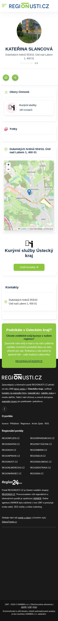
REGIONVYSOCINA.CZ (41, 444)
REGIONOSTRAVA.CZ (40, 468)
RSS (47, 423)
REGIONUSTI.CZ (10, 462)
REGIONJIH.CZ (9, 450)
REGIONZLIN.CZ (38, 456)
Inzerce (5, 423)
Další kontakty (28, 267)
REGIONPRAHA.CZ (11, 456)
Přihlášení (14, 423)
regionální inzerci (9, 401)
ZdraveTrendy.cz (9, 522)
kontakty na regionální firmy (14, 393)
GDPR (23, 607)
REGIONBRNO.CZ (38, 450)
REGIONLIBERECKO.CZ (13, 468)
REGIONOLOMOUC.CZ (41, 462)
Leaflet (23, 228)
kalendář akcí (34, 393)
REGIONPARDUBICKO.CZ (42, 438)
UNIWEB (37, 498)
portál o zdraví (24, 518)
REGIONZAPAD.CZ (11, 444)
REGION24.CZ (36, 473)
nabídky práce (47, 393)
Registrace (25, 423)
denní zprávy (20, 389)
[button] (29, 192)
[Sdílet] (15, 77)
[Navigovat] (6, 77)
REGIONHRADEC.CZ (11, 473)
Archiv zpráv (37, 423)
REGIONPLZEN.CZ (10, 438)
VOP (30, 607)
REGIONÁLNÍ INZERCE (29, 361)
